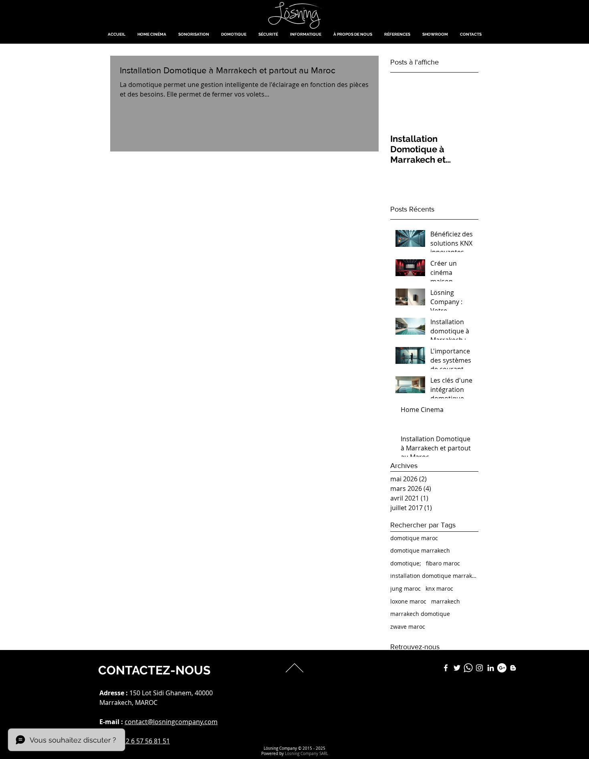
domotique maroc (414, 538)
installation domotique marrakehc (434, 575)
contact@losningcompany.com (171, 721)
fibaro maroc (443, 563)
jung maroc (405, 588)
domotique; (405, 563)
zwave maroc (407, 626)
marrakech (445, 601)
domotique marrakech (420, 550)
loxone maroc (408, 601)
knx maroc (439, 588)
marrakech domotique (420, 614)
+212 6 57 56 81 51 (142, 741)
